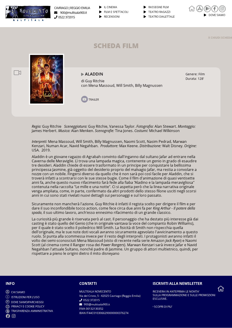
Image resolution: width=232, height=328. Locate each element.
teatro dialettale (161, 17)
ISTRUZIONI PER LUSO (25, 297)
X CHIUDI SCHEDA (220, 38)
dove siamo (217, 15)
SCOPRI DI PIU (162, 307)
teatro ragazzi (159, 12)
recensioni (112, 17)
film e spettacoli (116, 12)
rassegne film (158, 7)
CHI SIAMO (17, 292)
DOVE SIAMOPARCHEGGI (27, 302)
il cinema (110, 7)
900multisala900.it (96, 304)
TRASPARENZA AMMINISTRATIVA (32, 311)
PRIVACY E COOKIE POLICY (27, 306)
